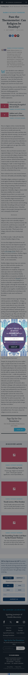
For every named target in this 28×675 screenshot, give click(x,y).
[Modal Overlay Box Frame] (14, 337)
